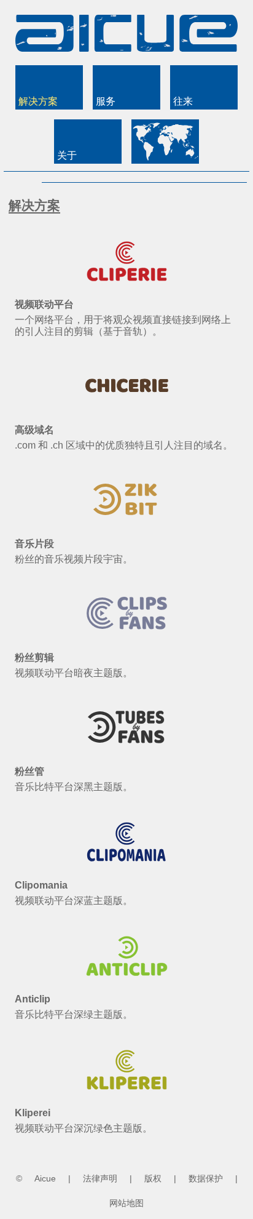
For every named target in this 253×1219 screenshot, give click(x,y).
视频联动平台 (44, 304)
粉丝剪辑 (34, 657)
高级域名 (34, 430)
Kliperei (32, 1113)
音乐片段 (34, 543)
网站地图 (126, 1203)
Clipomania (41, 885)
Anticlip (32, 999)
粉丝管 (29, 771)
